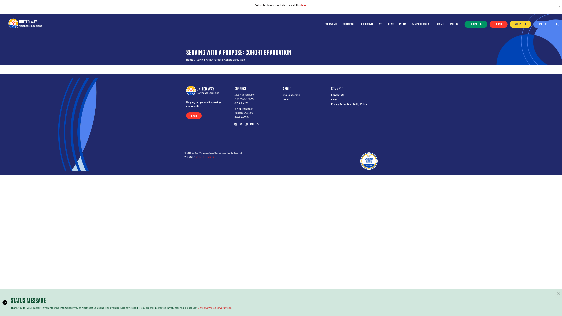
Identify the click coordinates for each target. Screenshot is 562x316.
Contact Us (476, 24)
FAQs (334, 99)
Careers (543, 24)
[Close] (558, 293)
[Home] (26, 23)
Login (286, 99)
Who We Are (331, 24)
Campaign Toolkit (421, 24)
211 (380, 24)
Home (189, 59)
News (391, 24)
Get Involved (366, 24)
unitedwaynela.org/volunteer (214, 307)
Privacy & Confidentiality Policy (349, 104)
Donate (498, 24)
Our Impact (349, 24)
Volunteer (520, 24)
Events (402, 24)
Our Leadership (291, 94)
